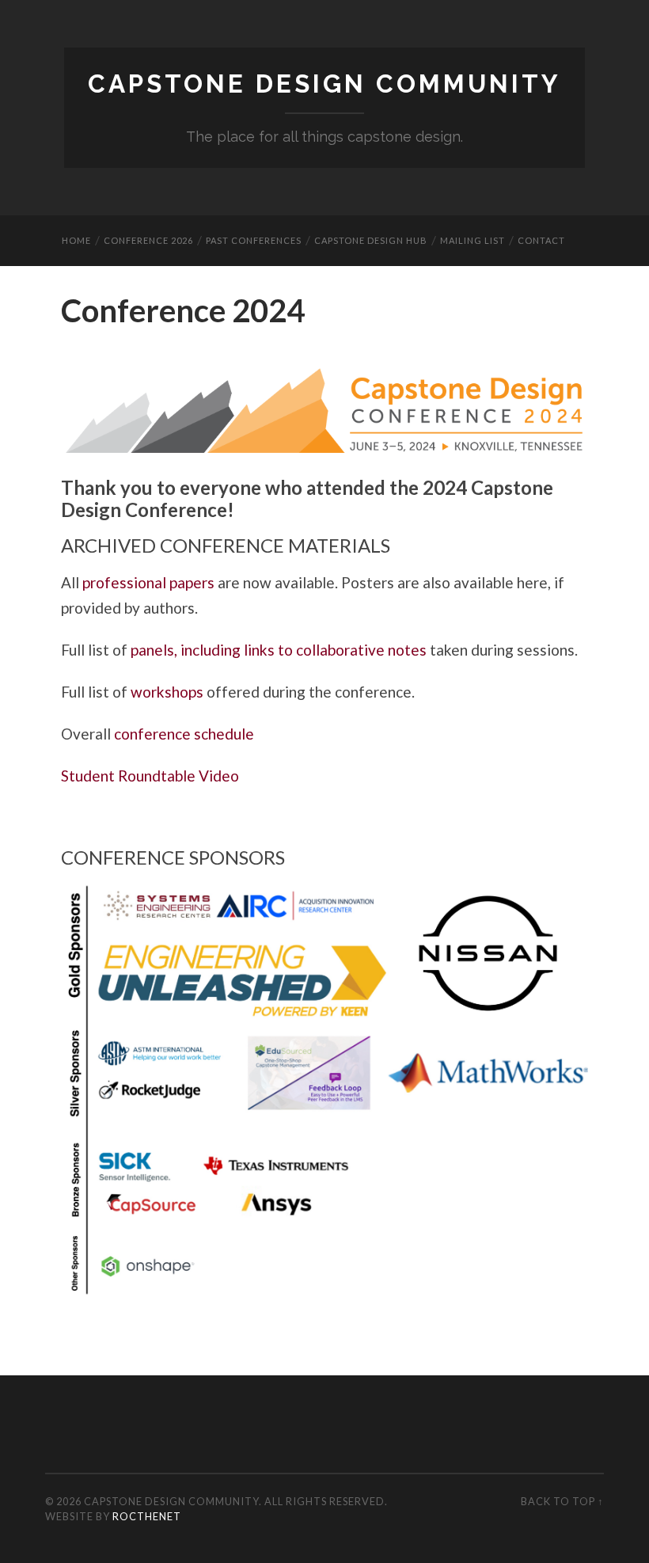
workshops (167, 692)
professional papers (148, 582)
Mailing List (472, 240)
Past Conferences (254, 240)
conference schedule (184, 733)
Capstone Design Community (324, 84)
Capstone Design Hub (370, 240)
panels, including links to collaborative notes (279, 650)
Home (76, 240)
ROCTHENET (146, 1516)
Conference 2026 (148, 240)
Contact (541, 240)
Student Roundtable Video (150, 775)
